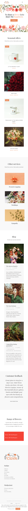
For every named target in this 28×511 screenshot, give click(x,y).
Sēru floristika (7, 491)
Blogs (5, 473)
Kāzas (5, 490)
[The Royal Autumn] (14, 293)
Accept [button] (17, 508)
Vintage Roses (14, 148)
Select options (11, 94)
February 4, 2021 (10, 307)
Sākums (6, 469)
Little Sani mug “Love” (14, 66)
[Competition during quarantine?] (14, 331)
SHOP (14, 20)
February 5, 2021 (10, 347)
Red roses (14, 93)
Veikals (6, 470)
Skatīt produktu (11, 68)
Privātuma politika (8, 477)
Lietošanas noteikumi (9, 478)
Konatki (6, 475)
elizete (18, 307)
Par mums (6, 472)
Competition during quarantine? (11, 345)
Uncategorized (10, 349)
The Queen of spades (12, 266)
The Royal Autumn (11, 306)
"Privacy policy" (11, 508)
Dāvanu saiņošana (8, 488)
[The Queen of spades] (14, 253)
